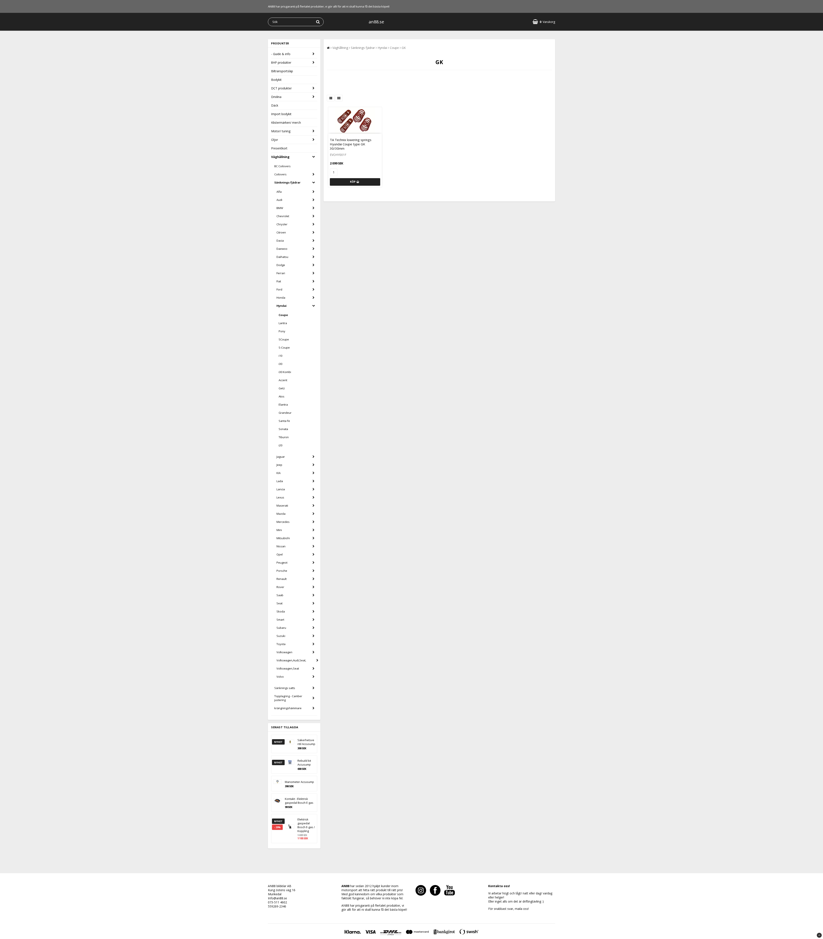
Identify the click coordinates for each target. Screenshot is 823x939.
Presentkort (279, 148)
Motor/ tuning (280, 131)
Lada (279, 481)
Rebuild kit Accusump (304, 762)
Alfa (279, 192)
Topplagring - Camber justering (288, 698)
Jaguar (280, 457)
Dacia (280, 240)
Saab (279, 595)
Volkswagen (284, 652)
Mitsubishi (283, 538)
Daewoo (281, 249)
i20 (280, 445)
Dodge (280, 265)
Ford (279, 289)
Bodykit (276, 80)
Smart (280, 619)
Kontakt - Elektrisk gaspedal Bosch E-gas (299, 801)
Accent (283, 380)
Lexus (280, 497)
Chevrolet (282, 216)
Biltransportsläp (282, 71)
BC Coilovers (282, 166)
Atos (281, 396)
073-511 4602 (277, 902)
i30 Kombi (285, 372)
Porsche (281, 571)
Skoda (280, 611)
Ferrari (280, 273)
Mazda (280, 514)
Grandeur (285, 413)
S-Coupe (284, 347)
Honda (280, 297)
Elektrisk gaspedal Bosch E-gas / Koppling (306, 825)
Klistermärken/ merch (286, 122)
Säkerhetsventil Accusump (306, 742)
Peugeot (281, 562)
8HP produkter (281, 62)
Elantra (283, 404)
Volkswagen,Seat (287, 668)
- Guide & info (280, 54)
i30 (280, 364)
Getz (282, 388)
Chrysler (281, 224)
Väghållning (280, 157)
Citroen (281, 232)
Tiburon (284, 437)
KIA (278, 473)
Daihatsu (282, 257)
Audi (279, 200)
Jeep (279, 465)
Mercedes (283, 522)
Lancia (280, 489)
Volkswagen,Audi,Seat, (291, 660)
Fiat (278, 281)
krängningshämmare (288, 708)
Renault (281, 579)
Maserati (282, 505)
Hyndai (281, 306)
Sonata (283, 429)
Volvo (280, 677)
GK (404, 48)
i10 (280, 356)
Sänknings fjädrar (287, 182)
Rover (280, 587)
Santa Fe (284, 421)
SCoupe (284, 339)
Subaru (281, 628)
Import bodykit (281, 114)
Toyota (280, 644)
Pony (282, 331)
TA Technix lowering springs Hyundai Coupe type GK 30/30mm (350, 144)
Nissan (280, 546)
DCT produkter (281, 88)
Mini (279, 530)
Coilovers (280, 174)
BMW (279, 208)
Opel (279, 554)
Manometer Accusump (299, 782)
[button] (544, 21)
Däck (274, 105)
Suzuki (280, 636)
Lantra (283, 323)
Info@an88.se (277, 898)
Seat (279, 603)
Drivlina (276, 97)
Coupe (283, 315)
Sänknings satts (284, 688)
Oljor (274, 140)
